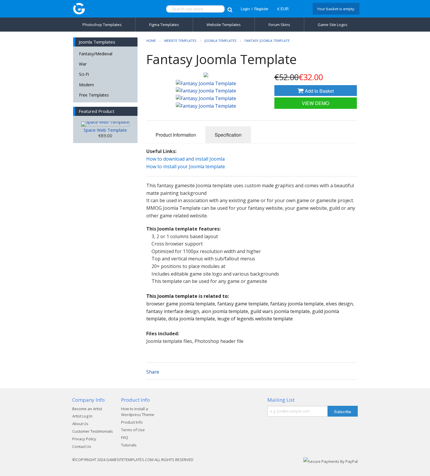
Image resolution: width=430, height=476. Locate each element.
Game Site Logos (333, 24)
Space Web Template (105, 130)
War (83, 64)
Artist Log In (82, 416)
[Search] (230, 9)
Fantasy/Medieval (95, 53)
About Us (80, 423)
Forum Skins (279, 24)
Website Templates (224, 24)
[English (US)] (299, 9)
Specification (228, 134)
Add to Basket (319, 90)
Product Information (176, 134)
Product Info (132, 422)
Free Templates (94, 95)
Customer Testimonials (92, 431)
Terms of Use (133, 429)
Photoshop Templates (102, 24)
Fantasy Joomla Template (267, 40)
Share (152, 372)
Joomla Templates (220, 40)
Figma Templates (164, 24)
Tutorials (129, 445)
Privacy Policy (84, 438)
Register (261, 8)
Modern (86, 84)
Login (245, 8)
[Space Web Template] (105, 124)
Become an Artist (87, 408)
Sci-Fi (84, 74)
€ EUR (282, 8)
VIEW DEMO (315, 103)
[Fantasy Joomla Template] (206, 75)
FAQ (124, 437)
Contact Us (81, 446)
